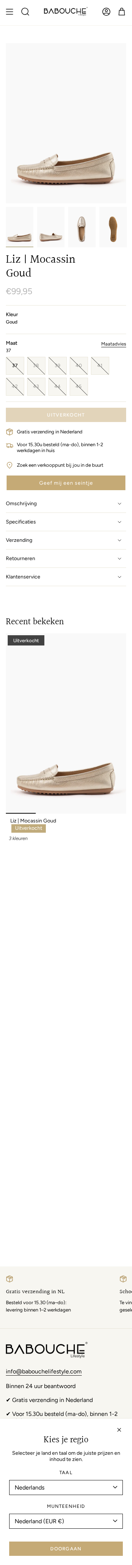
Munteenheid (66, 1506)
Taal (65, 1472)
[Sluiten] (119, 1429)
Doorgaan (65, 1548)
